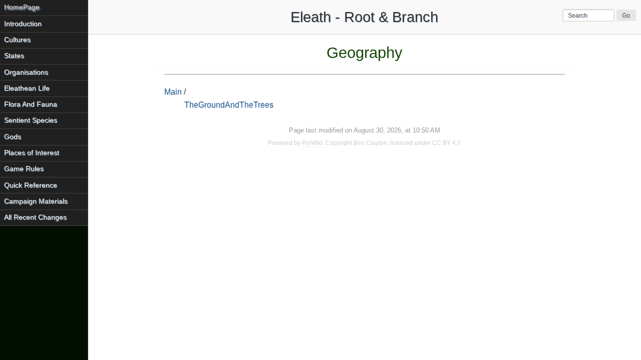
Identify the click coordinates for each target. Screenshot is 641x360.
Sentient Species (30, 120)
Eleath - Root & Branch (364, 17)
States (14, 56)
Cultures (17, 40)
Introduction (23, 24)
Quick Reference (30, 185)
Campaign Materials (36, 201)
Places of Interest (31, 152)
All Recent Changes (35, 217)
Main (173, 92)
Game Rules (24, 168)
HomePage (22, 7)
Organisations (26, 72)
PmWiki (312, 143)
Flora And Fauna (30, 104)
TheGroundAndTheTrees (228, 104)
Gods (12, 136)
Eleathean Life (27, 88)
